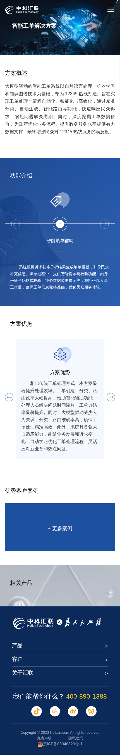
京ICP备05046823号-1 (63, 744)
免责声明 (44, 738)
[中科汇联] (22, 10)
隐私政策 (75, 738)
